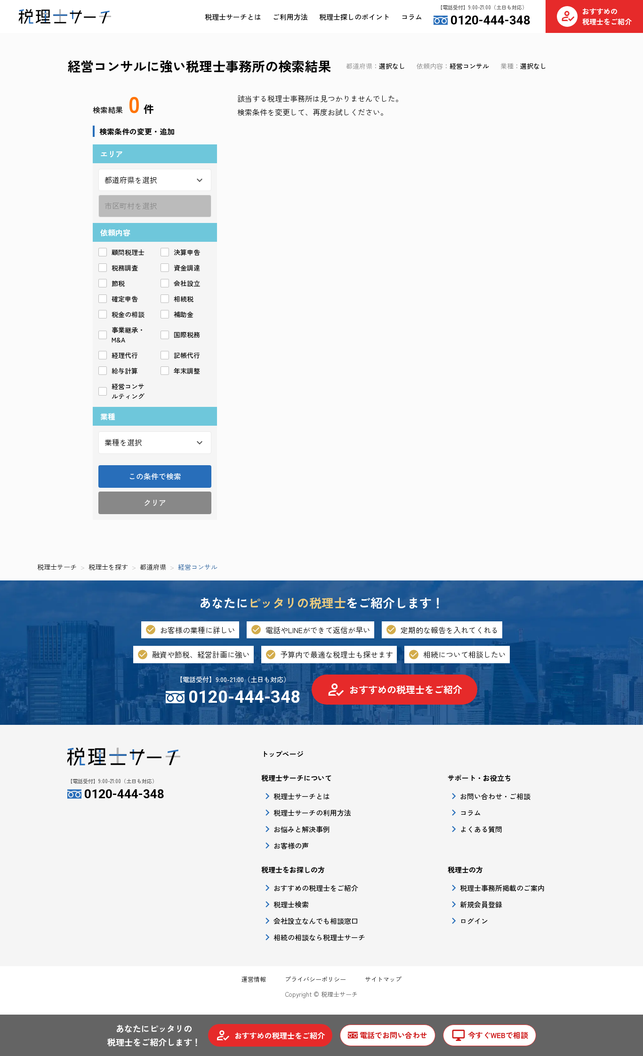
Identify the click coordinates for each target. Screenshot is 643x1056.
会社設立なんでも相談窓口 (315, 921)
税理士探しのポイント (354, 17)
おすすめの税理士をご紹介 (405, 689)
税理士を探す (108, 567)
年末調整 (187, 370)
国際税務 (187, 334)
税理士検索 (291, 904)
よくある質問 (481, 829)
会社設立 (187, 283)
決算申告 (187, 252)
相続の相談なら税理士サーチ (319, 937)
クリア (155, 502)
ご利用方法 (290, 17)
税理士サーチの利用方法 (312, 813)
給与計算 (125, 370)
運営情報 (253, 979)
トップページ (282, 754)
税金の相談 (128, 314)
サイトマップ (383, 979)
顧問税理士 (128, 252)
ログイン (474, 921)
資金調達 (187, 267)
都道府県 (153, 567)
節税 (118, 283)
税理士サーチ (57, 567)
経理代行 (125, 355)
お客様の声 (291, 845)
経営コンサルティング (128, 391)
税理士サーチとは (233, 17)
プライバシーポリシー (315, 979)
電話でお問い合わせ (393, 1034)
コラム (411, 17)
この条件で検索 (155, 476)
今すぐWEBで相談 (498, 1034)
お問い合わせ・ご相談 (495, 796)
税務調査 (125, 267)
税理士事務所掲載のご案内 (502, 888)
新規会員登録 (481, 904)
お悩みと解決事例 (301, 829)
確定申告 (125, 298)
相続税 (183, 298)
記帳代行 (187, 355)
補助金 (183, 314)
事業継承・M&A (128, 334)
